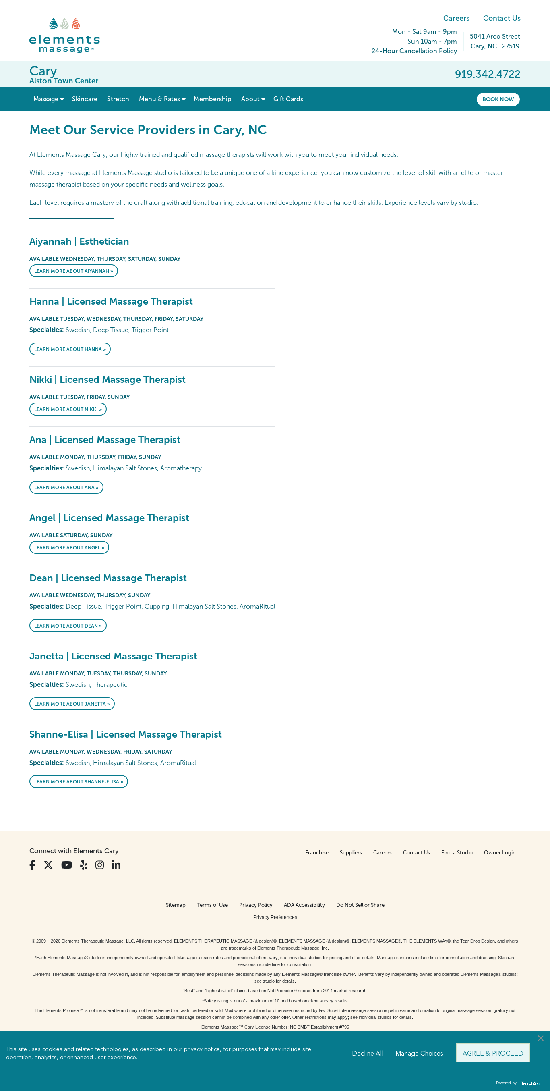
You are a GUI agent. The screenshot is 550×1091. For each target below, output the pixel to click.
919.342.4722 (488, 74)
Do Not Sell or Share (360, 905)
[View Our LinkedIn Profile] (116, 865)
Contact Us (502, 18)
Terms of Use (212, 905)
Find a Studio (457, 853)
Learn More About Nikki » (68, 409)
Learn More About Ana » (66, 487)
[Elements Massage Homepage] (70, 35)
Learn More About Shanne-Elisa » (78, 782)
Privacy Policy (256, 905)
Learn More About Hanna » (70, 349)
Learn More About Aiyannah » (73, 271)
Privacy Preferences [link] (275, 917)
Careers (456, 18)
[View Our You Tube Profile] (66, 865)
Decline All (367, 1052)
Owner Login (500, 853)
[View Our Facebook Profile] (32, 865)
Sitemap (176, 905)
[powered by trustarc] (530, 1083)
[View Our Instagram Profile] (99, 865)
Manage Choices (419, 1052)
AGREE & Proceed (493, 1052)
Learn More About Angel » (69, 548)
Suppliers (351, 853)
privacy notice (202, 1049)
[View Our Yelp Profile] (84, 865)
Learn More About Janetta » (72, 704)
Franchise (317, 853)
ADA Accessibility (304, 905)
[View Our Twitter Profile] (48, 865)
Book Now (498, 99)
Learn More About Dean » (68, 626)
